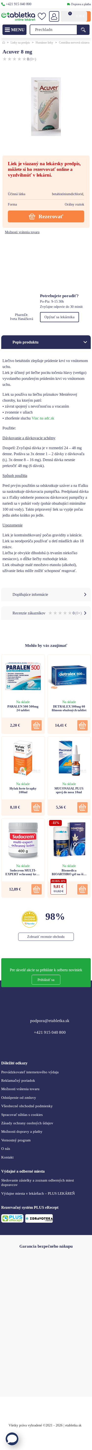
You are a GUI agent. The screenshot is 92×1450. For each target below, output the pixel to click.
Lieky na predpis (20, 42)
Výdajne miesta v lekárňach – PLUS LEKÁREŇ (38, 1193)
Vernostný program (16, 1140)
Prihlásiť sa (46, 980)
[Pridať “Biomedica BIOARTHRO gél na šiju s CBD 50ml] (82, 889)
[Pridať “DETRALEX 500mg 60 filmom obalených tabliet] (82, 725)
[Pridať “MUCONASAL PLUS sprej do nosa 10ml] (82, 807)
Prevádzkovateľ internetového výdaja (30, 1072)
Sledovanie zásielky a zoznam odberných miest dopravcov (37, 1182)
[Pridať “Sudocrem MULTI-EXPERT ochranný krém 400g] (36, 889)
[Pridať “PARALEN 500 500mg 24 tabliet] (36, 725)
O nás (5, 1149)
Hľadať (83, 30)
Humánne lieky (44, 42)
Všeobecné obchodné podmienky (27, 1106)
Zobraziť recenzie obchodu (46, 937)
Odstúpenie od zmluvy (18, 1098)
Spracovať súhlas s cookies (22, 1115)
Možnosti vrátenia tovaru (22, 232)
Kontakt (7, 1157)
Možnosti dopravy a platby (21, 1132)
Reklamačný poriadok (18, 1080)
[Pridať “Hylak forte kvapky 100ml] (36, 807)
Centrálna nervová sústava (74, 42)
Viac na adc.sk (43, 418)
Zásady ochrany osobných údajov (27, 1123)
